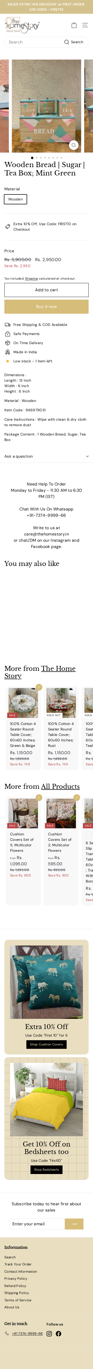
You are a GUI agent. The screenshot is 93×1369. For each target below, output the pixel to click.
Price (9, 251)
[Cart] (74, 25)
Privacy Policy (15, 1278)
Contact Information (20, 1271)
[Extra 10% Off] (46, 982)
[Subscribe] (74, 1224)
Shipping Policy (16, 1293)
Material (12, 189)
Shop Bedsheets (46, 1170)
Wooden (15, 199)
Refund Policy (15, 1286)
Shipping (31, 278)
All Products (60, 786)
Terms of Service (18, 1300)
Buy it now (46, 306)
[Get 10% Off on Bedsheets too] (46, 1099)
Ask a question (18, 456)
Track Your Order (18, 1264)
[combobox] (46, 42)
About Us (12, 1307)
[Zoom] (74, 145)
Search (10, 1257)
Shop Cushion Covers (46, 1044)
